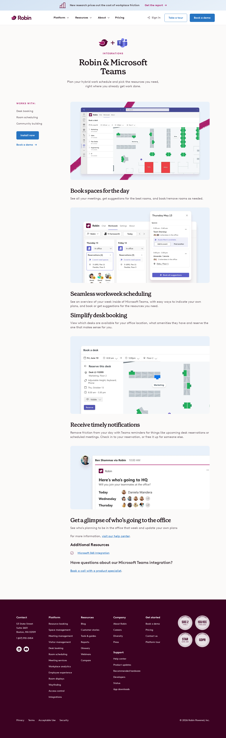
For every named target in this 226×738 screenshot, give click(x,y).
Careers (117, 630)
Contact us (152, 636)
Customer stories (90, 630)
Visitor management (60, 642)
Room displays (56, 678)
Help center (119, 658)
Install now (28, 135)
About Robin (120, 623)
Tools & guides (88, 636)
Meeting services (58, 660)
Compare (86, 660)
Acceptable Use (47, 720)
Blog (83, 623)
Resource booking (58, 623)
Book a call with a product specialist (95, 571)
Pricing (149, 630)
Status (116, 683)
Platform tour (153, 642)
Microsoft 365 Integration (94, 552)
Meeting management (61, 636)
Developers (119, 677)
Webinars (86, 654)
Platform (54, 617)
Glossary (85, 648)
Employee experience (60, 672)
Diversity (118, 636)
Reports (85, 642)
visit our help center (116, 536)
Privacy (20, 720)
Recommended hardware (126, 671)
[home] (21, 18)
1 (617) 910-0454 (24, 638)
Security (64, 720)
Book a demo (202, 17)
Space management (59, 630)
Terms (31, 720)
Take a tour (176, 17)
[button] (61, 18)
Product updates (122, 664)
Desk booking (24, 111)
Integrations (55, 697)
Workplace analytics (60, 666)
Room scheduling (27, 117)
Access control (57, 691)
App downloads (121, 689)
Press (116, 642)
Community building (29, 123)
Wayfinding (55, 684)
